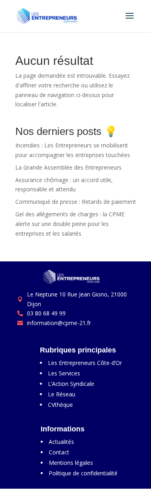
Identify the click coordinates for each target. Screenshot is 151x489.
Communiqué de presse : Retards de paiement (75, 201)
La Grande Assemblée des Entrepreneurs (68, 167)
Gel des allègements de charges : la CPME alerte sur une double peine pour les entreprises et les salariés (69, 223)
